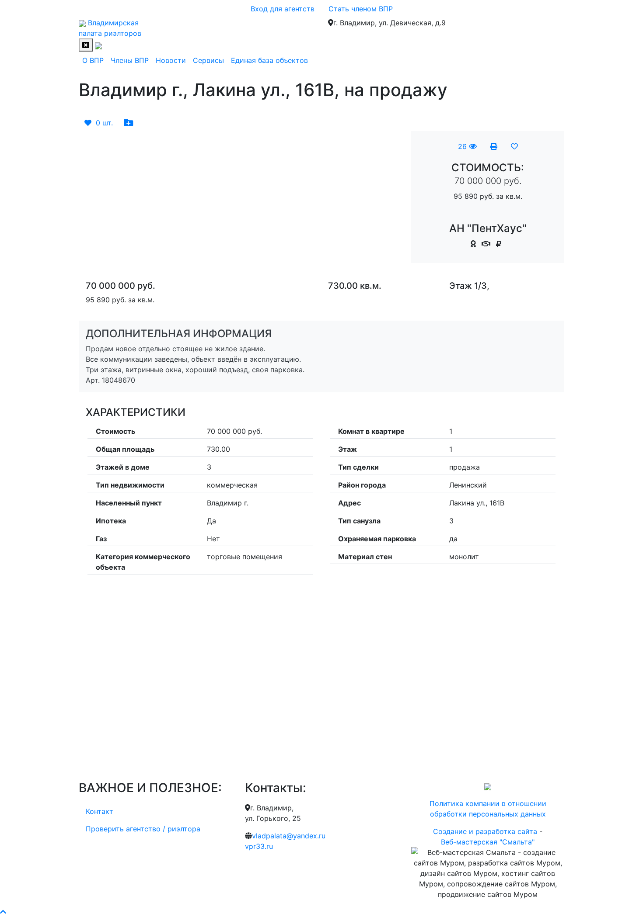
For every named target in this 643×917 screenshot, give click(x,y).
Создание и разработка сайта (485, 831)
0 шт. (102, 122)
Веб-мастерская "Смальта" (488, 841)
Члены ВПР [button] (130, 60)
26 (463, 146)
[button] (103, 136)
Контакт (99, 811)
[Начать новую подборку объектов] (128, 122)
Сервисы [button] (208, 60)
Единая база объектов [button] (269, 60)
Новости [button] (171, 60)
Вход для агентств (283, 8)
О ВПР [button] (93, 60)
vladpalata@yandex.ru (288, 835)
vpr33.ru (259, 846)
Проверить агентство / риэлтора (143, 828)
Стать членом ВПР (360, 8)
